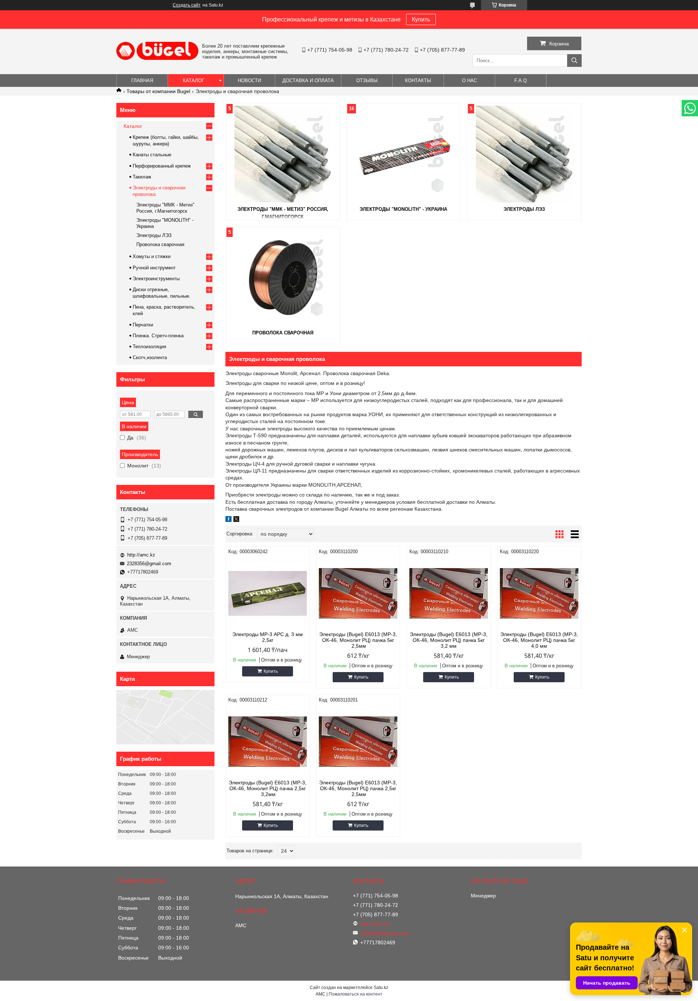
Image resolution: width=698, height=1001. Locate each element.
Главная (142, 80)
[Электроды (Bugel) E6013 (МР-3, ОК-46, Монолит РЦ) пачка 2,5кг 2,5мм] (358, 741)
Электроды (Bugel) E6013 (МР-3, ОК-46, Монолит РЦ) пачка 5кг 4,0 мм (539, 640)
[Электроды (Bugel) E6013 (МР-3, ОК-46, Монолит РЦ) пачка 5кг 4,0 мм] (539, 593)
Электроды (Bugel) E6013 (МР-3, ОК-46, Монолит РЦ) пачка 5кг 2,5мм (358, 640)
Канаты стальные (152, 154)
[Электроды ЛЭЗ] (524, 154)
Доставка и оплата (308, 80)
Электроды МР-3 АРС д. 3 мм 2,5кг (267, 637)
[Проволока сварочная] (282, 277)
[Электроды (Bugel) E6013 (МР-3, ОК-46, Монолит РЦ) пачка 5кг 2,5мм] (358, 593)
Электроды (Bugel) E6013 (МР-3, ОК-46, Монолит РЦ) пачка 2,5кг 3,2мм (267, 788)
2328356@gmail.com (149, 563)
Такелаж (142, 177)
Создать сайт (187, 5)
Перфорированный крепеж (162, 166)
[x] (236, 520)
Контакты (418, 80)
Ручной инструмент (154, 267)
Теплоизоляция (149, 346)
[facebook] (228, 520)
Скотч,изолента (150, 357)
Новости (249, 80)
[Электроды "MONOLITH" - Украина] (403, 154)
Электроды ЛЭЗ (524, 209)
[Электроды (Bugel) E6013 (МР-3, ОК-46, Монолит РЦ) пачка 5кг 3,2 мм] (448, 593)
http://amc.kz (141, 555)
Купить (421, 19)
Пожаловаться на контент (355, 994)
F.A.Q (520, 80)
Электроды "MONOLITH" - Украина (403, 209)
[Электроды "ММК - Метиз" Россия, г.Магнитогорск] (282, 154)
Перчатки (143, 324)
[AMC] (157, 58)
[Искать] (574, 60)
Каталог (193, 80)
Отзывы (367, 80)
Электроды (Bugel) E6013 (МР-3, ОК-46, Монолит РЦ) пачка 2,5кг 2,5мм (358, 788)
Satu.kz (381, 987)
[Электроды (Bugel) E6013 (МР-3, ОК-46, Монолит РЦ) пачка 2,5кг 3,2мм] (267, 741)
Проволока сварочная (282, 332)
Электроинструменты (156, 278)
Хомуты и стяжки (152, 256)
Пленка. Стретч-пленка (158, 335)
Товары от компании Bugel (158, 91)
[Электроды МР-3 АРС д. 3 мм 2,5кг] (267, 593)
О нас (469, 80)
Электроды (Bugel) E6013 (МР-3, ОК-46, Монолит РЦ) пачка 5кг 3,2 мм (449, 640)
